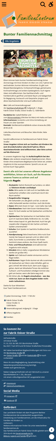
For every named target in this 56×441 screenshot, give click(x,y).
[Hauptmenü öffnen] (4, 4)
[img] (5, 396)
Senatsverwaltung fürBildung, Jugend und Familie (18, 434)
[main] (28, 175)
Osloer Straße (12, 355)
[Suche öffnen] (43, 4)
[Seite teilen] (51, 436)
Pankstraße (32, 355)
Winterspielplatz (14, 117)
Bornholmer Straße (14, 353)
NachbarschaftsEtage (15, 108)
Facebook (10, 400)
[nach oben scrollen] (51, 429)
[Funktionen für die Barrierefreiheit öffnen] (51, 4)
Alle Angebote (12, 41)
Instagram (10, 396)
